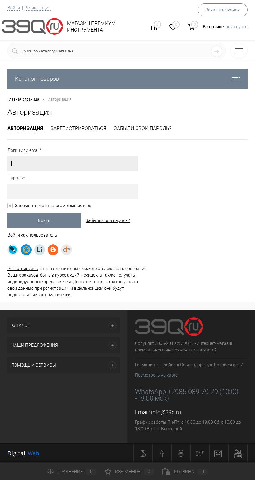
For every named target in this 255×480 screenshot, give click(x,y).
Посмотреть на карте (156, 375)
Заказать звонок (223, 9)
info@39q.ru (166, 412)
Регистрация (38, 7)
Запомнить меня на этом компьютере (53, 205)
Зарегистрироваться (78, 128)
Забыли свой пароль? (142, 128)
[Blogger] (53, 249)
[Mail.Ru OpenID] (26, 249)
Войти (13, 7)
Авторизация (25, 128)
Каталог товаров (37, 78)
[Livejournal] (12, 249)
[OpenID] (66, 249)
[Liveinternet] (39, 249)
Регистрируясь (22, 268)
